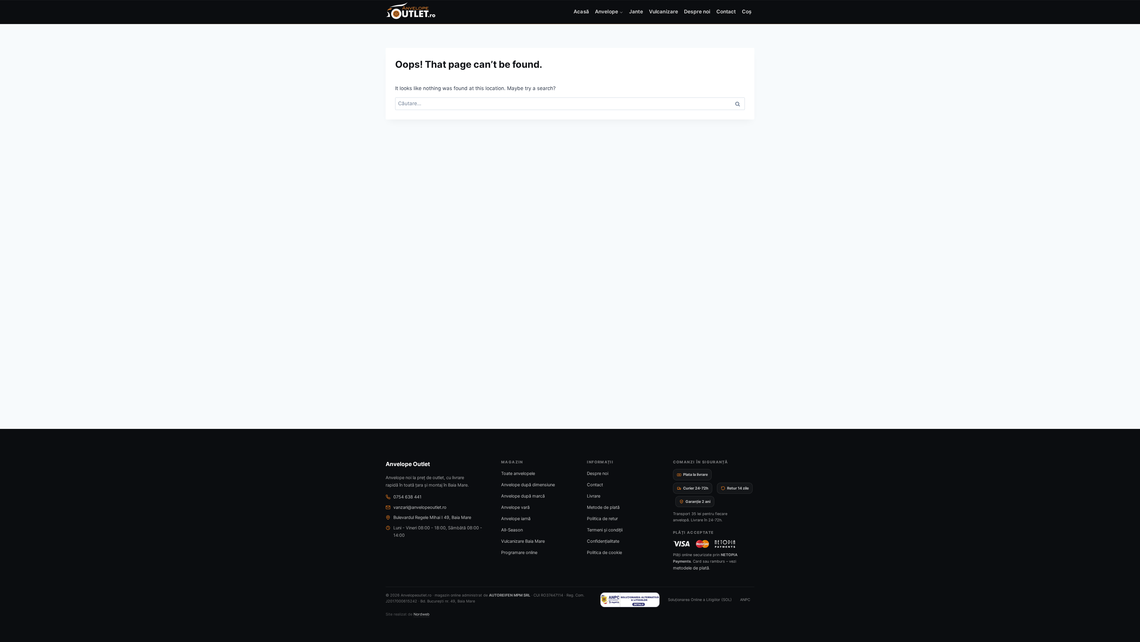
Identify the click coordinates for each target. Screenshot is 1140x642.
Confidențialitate (603, 541)
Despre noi (697, 12)
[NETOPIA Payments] (725, 544)
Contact (726, 12)
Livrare (593, 496)
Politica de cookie (604, 552)
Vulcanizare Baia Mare (523, 541)
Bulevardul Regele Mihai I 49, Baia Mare (432, 517)
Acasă (581, 12)
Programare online (519, 552)
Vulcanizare (663, 12)
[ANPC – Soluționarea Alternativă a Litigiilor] (630, 599)
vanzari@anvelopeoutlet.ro (419, 507)
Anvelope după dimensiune (528, 484)
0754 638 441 (407, 497)
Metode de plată (603, 507)
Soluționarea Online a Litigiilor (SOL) (700, 599)
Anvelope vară (515, 507)
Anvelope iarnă (516, 518)
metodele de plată (691, 568)
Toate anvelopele (518, 473)
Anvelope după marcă (523, 496)
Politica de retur (602, 518)
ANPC (745, 599)
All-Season (512, 530)
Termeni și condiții (605, 530)
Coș (746, 12)
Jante (636, 12)
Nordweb (422, 614)
